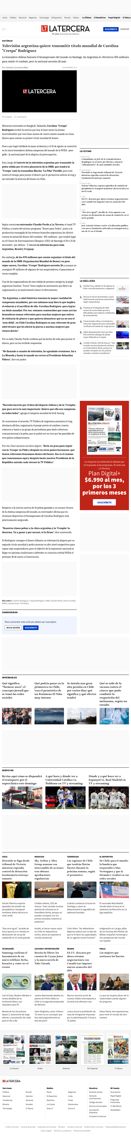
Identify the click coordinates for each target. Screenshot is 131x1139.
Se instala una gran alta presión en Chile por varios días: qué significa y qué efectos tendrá (81, 690)
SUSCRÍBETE (104, 502)
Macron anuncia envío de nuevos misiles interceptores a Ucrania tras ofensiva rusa (81, 998)
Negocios (33, 17)
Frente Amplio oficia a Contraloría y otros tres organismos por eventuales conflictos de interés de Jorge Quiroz (99, 324)
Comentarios (22, 117)
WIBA (4, 603)
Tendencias (73, 856)
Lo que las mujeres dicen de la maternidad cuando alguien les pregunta (114, 998)
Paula (102, 948)
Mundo (67, 17)
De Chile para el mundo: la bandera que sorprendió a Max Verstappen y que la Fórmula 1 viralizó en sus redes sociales (114, 870)
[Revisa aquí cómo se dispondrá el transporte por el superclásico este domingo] (22, 797)
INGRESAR (124, 29)
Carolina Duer (13, 603)
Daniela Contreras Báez (17, 67)
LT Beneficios (100, 17)
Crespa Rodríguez (36, 600)
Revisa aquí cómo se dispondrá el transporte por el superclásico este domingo (22, 780)
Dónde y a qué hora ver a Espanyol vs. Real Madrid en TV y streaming (107, 780)
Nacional (22, 17)
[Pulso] (40, 1064)
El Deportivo (56, 17)
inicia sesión (13, 627)
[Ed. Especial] (92, 1064)
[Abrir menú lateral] (4, 29)
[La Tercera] (14, 1064)
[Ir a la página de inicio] (65, 29)
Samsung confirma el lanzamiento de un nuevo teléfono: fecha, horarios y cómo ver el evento (15, 960)
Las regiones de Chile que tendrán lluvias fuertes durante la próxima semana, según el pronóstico (81, 868)
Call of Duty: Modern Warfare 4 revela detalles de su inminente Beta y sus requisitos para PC (16, 1000)
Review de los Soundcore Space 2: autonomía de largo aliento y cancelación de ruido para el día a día (16, 1016)
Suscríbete (32, 627)
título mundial (69, 600)
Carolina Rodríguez (20, 600)
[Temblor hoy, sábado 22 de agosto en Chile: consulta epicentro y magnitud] (122, 288)
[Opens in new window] (66, 1064)
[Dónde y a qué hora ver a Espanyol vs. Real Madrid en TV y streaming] (109, 797)
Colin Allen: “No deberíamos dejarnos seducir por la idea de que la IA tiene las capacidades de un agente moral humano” (81, 933)
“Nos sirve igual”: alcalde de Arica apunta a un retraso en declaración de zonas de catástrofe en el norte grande (105, 215)
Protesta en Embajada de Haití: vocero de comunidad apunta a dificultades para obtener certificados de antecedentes (99, 312)
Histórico (7, 40)
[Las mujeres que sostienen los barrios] (114, 982)
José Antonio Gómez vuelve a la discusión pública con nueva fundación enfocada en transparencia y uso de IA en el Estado (104, 228)
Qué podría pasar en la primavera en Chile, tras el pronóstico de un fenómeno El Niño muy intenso (49, 690)
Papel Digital (114, 17)
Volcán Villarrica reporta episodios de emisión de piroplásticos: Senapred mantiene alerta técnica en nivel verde (105, 188)
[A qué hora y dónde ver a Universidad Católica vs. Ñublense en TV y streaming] (65, 797)
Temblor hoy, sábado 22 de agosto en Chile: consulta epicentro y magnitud (99, 287)
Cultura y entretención (47, 948)
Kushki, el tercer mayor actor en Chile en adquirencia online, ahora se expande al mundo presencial (48, 933)
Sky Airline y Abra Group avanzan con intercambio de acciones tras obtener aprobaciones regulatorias (49, 870)
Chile (4, 856)
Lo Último (86, 17)
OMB (47, 600)
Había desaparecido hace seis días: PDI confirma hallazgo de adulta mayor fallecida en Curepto (98, 334)
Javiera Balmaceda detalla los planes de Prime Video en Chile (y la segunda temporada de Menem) (49, 1000)
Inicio (5, 17)
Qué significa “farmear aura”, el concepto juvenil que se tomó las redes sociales (15, 690)
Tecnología (44, 17)
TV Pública (24, 603)
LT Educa (127, 17)
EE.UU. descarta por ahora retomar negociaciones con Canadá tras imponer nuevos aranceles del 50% (104, 202)
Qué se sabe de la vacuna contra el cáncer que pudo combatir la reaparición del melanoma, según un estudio (113, 694)
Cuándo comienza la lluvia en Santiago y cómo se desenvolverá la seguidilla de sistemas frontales (81, 908)
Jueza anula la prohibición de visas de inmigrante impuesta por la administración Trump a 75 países (81, 1016)
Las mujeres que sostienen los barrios (112, 955)
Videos (76, 17)
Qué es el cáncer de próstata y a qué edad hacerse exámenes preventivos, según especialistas (99, 299)
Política (13, 17)
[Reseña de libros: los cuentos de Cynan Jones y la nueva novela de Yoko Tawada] (49, 982)
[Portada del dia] (104, 453)
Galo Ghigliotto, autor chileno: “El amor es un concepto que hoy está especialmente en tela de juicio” (49, 1016)
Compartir (8, 117)
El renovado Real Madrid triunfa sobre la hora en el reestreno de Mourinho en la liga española (113, 908)
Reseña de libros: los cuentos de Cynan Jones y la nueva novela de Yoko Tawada (49, 958)
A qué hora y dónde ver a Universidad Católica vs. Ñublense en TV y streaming (64, 780)
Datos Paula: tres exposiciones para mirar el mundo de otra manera (114, 1014)
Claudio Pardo (56, 600)
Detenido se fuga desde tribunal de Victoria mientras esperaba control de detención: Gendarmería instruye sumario (101, 175)
